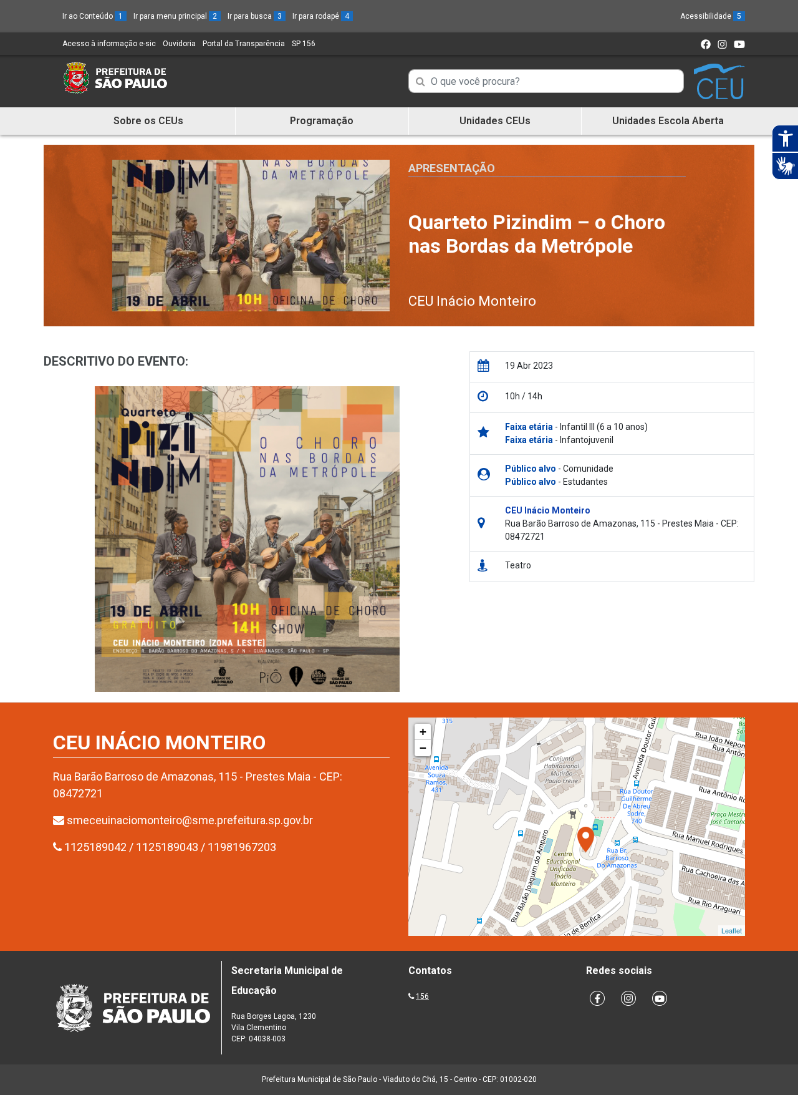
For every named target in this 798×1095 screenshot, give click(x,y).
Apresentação (451, 168)
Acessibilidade (710, 16)
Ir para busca (255, 16)
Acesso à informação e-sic (109, 43)
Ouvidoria (179, 43)
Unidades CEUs (495, 121)
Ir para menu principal (175, 16)
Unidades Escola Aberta (668, 121)
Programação (321, 121)
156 (422, 996)
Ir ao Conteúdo (92, 16)
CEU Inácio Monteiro (472, 301)
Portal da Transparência (244, 43)
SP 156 (303, 43)
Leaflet (731, 930)
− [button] (423, 747)
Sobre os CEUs (148, 121)
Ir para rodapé (320, 16)
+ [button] (423, 731)
